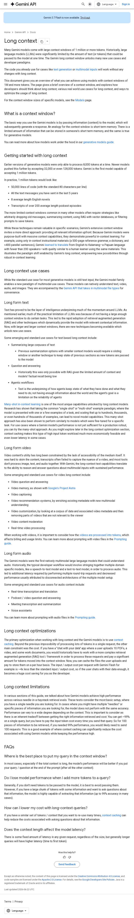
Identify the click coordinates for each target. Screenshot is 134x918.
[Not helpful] (69, 857)
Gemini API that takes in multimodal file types (91, 288)
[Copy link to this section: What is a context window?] (58, 114)
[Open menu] (5, 4)
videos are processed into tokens (100, 535)
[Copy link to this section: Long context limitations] (53, 687)
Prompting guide (85, 617)
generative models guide (98, 142)
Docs (33, 32)
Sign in (126, 4)
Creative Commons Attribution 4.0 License (99, 876)
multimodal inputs (86, 69)
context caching (111, 815)
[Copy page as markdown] (42, 41)
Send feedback (67, 864)
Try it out (85, 17)
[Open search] (83, 4)
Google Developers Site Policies (98, 879)
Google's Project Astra (61, 488)
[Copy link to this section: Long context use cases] (52, 271)
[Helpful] (64, 857)
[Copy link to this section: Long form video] (34, 448)
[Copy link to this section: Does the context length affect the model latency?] (88, 830)
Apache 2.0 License (52, 879)
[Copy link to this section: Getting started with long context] (70, 156)
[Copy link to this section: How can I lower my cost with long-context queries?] (90, 808)
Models (80, 100)
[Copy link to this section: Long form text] (32, 303)
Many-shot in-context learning (22, 404)
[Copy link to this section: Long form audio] (34, 554)
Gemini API (20, 32)
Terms (7, 901)
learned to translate (56, 245)
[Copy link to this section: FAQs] (17, 747)
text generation (63, 69)
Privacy (19, 901)
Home (7, 32)
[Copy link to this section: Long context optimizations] (59, 631)
